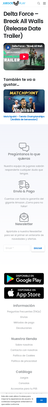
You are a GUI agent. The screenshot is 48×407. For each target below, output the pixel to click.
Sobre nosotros (24, 344)
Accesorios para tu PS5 (24, 388)
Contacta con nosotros (24, 350)
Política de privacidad (24, 361)
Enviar (38, 248)
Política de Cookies (24, 355)
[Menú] (44, 3)
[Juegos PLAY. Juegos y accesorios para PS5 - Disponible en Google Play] (24, 279)
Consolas (24, 383)
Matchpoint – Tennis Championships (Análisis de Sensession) (24, 118)
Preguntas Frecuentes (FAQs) (24, 311)
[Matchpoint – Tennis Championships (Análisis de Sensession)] (24, 111)
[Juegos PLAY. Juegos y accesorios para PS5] (14, 3)
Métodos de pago (24, 322)
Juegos (24, 377)
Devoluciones (24, 328)
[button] (38, 3)
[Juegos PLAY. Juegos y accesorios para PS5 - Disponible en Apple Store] (24, 293)
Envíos (24, 317)
